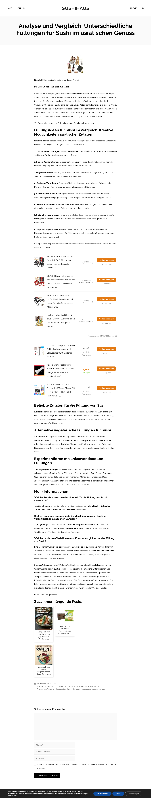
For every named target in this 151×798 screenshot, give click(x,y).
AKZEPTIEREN (102, 793)
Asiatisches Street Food (46, 684)
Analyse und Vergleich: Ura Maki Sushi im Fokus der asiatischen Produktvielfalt (68, 686)
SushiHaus (75, 8)
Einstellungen (82, 794)
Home (9, 8)
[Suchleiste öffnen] (143, 8)
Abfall (118, 793)
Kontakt (134, 8)
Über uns (21, 8)
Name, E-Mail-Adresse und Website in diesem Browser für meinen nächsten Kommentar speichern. (76, 766)
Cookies (51, 793)
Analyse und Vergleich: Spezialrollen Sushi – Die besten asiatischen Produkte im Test (71, 689)
